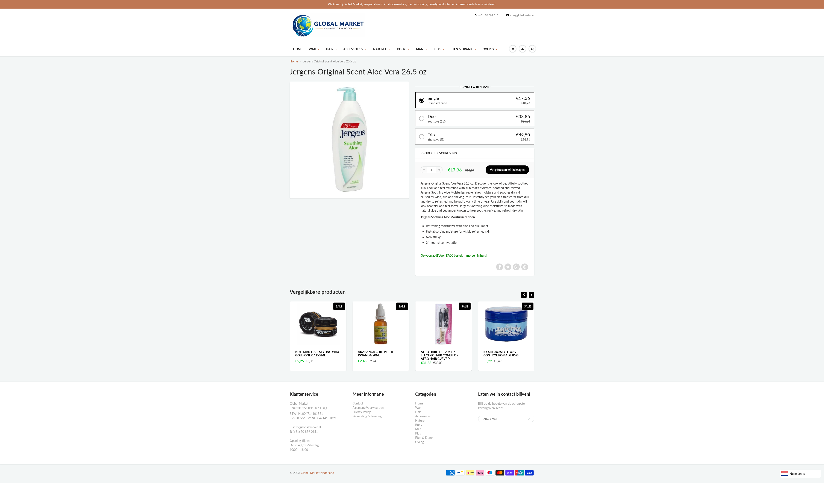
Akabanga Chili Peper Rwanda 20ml (375, 353)
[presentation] (524, 295)
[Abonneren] (528, 419)
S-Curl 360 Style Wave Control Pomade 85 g (500, 353)
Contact (358, 403)
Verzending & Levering (367, 416)
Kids (437, 49)
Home (297, 49)
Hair (329, 49)
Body (401, 49)
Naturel (380, 49)
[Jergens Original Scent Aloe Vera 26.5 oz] (349, 139)
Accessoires (353, 49)
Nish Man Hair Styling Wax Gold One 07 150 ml (317, 353)
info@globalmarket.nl (522, 15)
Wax (312, 49)
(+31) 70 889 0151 (489, 15)
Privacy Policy (362, 412)
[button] (475, 100)
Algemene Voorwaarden (368, 407)
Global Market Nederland (317, 473)
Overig (488, 49)
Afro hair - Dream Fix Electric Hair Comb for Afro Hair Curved (439, 355)
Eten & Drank (462, 49)
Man (419, 49)
